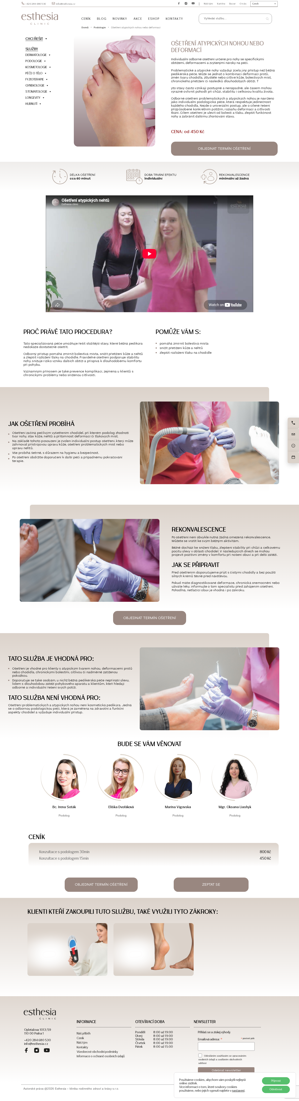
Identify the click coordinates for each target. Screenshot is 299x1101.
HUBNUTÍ (31, 104)
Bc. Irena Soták (64, 807)
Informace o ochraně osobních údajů (101, 1056)
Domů (85, 27)
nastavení (238, 1090)
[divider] (44, 110)
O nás (243, 3)
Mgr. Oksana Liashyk (235, 807)
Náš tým (208, 3)
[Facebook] (26, 1050)
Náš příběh (84, 1033)
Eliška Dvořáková (121, 807)
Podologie (100, 27)
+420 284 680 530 (35, 3)
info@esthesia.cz (65, 3)
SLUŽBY (31, 49)
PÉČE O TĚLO (34, 73)
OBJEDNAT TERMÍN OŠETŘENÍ (224, 148)
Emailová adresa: (210, 1039)
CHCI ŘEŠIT (34, 38)
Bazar (232, 3)
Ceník (86, 19)
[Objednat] (293, 457)
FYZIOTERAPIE (34, 79)
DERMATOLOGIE (36, 55)
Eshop (154, 19)
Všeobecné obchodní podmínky (97, 1051)
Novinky (120, 19)
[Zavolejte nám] (293, 423)
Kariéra (221, 3)
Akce (137, 19)
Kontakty (174, 19)
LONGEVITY (32, 98)
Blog (101, 19)
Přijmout (276, 1080)
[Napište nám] (293, 434)
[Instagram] (37, 1050)
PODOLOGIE (33, 61)
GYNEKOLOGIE (34, 85)
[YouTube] (47, 1050)
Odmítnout (276, 1089)
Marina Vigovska (178, 807)
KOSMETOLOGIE (36, 67)
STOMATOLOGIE (36, 91)
